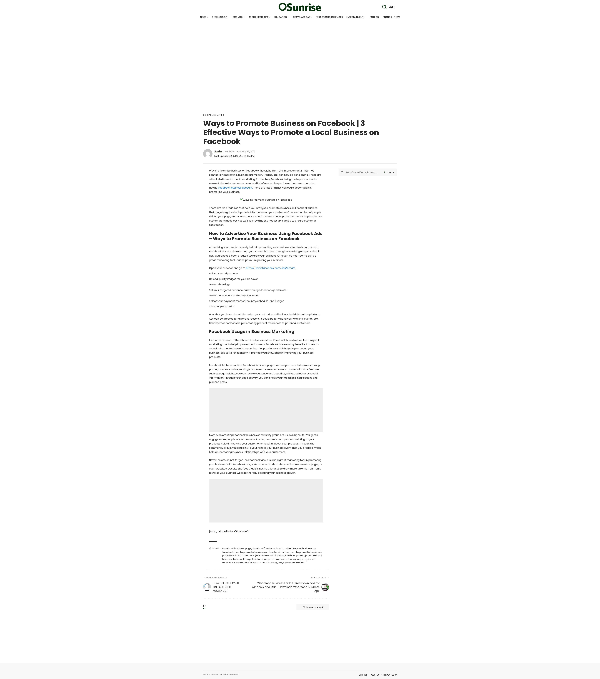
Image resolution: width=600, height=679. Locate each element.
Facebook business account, (235, 187)
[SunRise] (300, 7)
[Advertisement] (94, 42)
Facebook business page (236, 548)
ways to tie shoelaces (291, 562)
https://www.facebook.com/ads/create (270, 268)
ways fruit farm (254, 559)
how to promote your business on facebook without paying (269, 555)
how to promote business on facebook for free (262, 552)
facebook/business (263, 548)
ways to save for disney (263, 562)
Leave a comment (314, 607)
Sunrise (218, 151)
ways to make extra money (280, 559)
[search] (384, 7)
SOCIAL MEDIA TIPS (213, 115)
